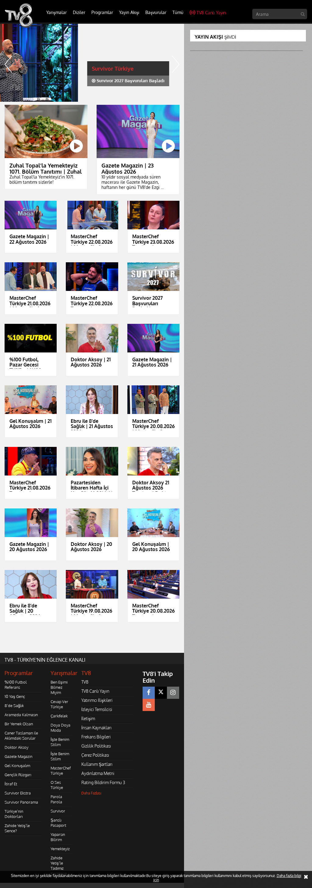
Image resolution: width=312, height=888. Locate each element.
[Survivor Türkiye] (92, 63)
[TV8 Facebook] (149, 693)
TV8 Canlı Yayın (211, 12)
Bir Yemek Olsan (19, 723)
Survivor (58, 810)
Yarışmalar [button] (56, 12)
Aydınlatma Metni (97, 773)
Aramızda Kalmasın (21, 714)
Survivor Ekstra (18, 793)
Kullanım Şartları (96, 764)
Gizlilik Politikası (96, 745)
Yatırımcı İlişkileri (96, 700)
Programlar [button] (102, 12)
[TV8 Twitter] (161, 693)
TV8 (84, 682)
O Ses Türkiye (57, 785)
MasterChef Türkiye (61, 771)
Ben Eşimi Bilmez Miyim (59, 687)
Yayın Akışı (129, 12)
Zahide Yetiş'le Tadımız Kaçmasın (59, 865)
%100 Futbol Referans (16, 685)
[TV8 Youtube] (149, 705)
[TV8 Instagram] (173, 693)
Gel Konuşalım (17, 765)
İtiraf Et (11, 783)
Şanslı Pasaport (58, 823)
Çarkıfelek (59, 715)
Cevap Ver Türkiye (59, 704)
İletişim (88, 718)
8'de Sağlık (14, 705)
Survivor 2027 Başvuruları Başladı (52, 80)
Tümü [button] (177, 12)
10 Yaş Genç (15, 696)
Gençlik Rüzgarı (18, 774)
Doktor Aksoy (16, 747)
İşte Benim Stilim (60, 742)
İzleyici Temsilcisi (96, 709)
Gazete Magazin (18, 756)
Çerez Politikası (95, 755)
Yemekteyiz (60, 848)
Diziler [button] (79, 12)
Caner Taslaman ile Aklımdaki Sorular (21, 736)
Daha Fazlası (91, 793)
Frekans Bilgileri (96, 736)
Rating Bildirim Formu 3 (103, 782)
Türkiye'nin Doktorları (14, 814)
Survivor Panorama (21, 802)
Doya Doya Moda (60, 728)
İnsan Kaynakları (96, 727)
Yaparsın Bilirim (58, 837)
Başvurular (155, 12)
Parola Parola (56, 799)
